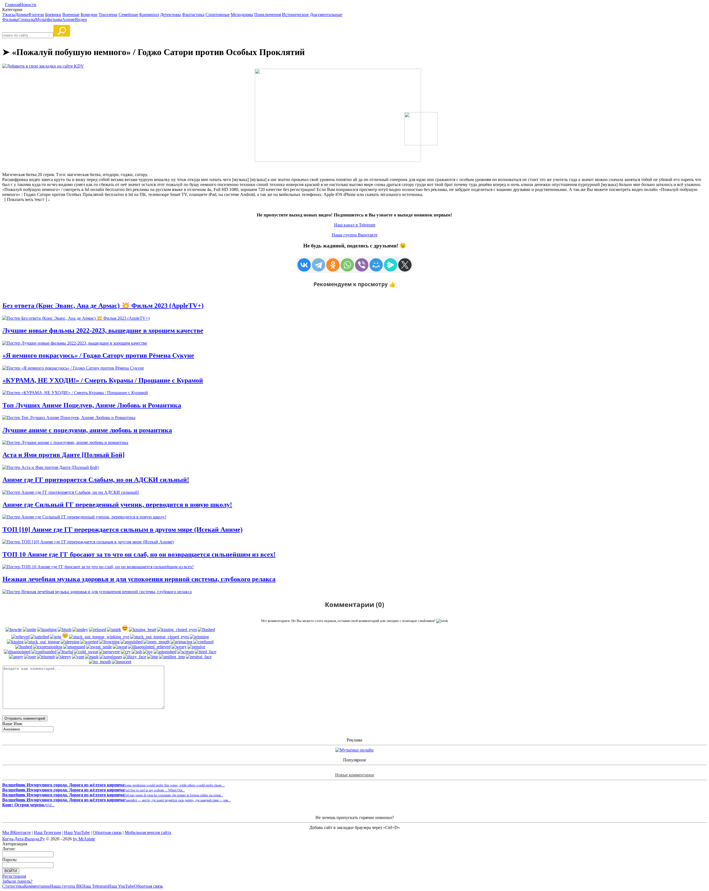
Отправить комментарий (24, 718)
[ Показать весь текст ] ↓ (26, 199)
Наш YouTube (77, 832)
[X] (405, 265)
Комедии (89, 14)
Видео (81, 19)
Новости (28, 4)
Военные (70, 14)
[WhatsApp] (347, 265)
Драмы (21, 14)
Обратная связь (107, 832)
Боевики (53, 14)
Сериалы (26, 19)
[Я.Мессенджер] (390, 265)
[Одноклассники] (333, 265)
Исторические (295, 14)
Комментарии (37, 886)
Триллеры (108, 14)
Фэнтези (36, 14)
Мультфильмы (48, 19)
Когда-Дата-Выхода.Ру (23, 838)
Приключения (267, 14)
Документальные (326, 14)
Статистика (13, 886)
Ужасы (8, 14)
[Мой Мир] (376, 265)
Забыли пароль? (17, 881)
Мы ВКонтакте (16, 832)
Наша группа (354, 235)
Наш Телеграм (47, 832)
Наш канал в (354, 225)
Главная (12, 4)
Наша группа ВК (66, 886)
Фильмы (10, 19)
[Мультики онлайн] (354, 750)
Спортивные (217, 14)
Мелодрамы (242, 14)
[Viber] (361, 265)
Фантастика (193, 14)
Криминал (149, 14)
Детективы (170, 14)
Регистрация (14, 876)
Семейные (128, 14)
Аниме (68, 19)
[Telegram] (318, 265)
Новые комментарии (354, 775)
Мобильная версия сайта (148, 832)
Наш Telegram (95, 886)
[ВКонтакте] (304, 265)
